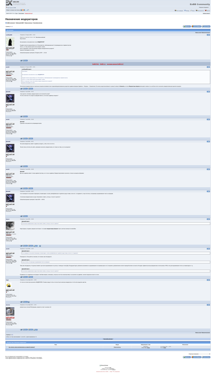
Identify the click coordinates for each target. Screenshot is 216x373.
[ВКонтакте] (40, 246)
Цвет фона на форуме (40, 37)
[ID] (208, 35)
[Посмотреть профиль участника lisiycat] (21, 246)
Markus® (114, 369)
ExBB (110, 367)
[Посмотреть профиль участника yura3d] (21, 89)
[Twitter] (38, 246)
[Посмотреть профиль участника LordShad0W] (21, 61)
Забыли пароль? (206, 13)
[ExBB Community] (16, 5)
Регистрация (21, 13)
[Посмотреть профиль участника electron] (21, 330)
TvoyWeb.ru (112, 368)
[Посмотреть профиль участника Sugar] (21, 302)
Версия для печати (206, 32)
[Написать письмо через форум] (25, 61)
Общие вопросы (28, 22)
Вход (17, 13)
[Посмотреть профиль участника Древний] (21, 166)
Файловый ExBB (20, 22)
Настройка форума (37, 22)
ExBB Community (11, 22)
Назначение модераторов (21, 19)
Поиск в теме (198, 32)
